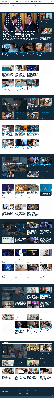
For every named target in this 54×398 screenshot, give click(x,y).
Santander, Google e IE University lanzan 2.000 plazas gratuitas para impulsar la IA (44, 331)
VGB (16, 277)
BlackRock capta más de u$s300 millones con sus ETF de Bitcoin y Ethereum (33, 377)
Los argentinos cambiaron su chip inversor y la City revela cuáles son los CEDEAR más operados (45, 232)
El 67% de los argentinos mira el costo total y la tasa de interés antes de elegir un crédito (21, 274)
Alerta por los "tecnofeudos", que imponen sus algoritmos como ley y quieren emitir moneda (20, 89)
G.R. (41, 262)
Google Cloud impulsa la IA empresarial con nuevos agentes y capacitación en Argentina (7, 75)
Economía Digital (22, 1)
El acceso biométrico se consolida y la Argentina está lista (46, 194)
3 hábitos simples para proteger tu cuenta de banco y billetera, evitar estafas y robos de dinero (20, 214)
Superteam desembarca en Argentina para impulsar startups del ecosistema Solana (20, 135)
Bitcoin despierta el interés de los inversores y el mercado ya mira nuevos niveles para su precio (32, 75)
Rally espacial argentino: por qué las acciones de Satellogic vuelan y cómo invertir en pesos (21, 240)
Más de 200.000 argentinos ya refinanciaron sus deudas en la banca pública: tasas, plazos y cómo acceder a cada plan (46, 317)
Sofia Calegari (5, 295)
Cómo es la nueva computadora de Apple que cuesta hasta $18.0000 (7, 377)
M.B (16, 319)
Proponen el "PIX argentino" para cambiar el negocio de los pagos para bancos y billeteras (43, 54)
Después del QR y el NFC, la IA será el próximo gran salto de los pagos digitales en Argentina (20, 115)
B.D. (28, 262)
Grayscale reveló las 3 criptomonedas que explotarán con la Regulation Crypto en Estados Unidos (33, 214)
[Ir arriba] (52, 395)
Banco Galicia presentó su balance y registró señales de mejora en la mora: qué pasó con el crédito (33, 149)
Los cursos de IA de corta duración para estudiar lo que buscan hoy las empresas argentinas (14, 350)
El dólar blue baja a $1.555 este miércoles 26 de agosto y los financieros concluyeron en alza (8, 149)
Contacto (27, 393)
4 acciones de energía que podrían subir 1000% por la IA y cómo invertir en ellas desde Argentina (46, 274)
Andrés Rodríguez (30, 170)
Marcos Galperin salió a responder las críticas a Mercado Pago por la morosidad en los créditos (45, 259)
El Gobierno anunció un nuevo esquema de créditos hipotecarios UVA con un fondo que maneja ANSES (20, 149)
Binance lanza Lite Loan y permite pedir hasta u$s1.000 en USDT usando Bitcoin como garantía (45, 378)
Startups (35, 1)
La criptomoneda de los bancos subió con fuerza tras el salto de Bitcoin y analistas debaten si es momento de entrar (14, 163)
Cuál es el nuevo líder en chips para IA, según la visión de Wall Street (33, 259)
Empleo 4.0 (31, 1)
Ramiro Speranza (17, 118)
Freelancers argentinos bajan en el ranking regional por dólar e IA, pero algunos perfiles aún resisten (21, 362)
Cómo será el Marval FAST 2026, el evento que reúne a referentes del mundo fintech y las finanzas (8, 259)
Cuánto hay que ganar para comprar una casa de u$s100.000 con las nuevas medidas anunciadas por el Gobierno (7, 89)
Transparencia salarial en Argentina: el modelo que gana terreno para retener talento (7, 214)
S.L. (28, 277)
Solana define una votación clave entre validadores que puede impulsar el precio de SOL (27, 54)
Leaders (20, 393)
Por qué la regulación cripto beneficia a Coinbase (32, 166)
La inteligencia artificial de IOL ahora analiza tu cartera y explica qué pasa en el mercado (33, 135)
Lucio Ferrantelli (5, 352)
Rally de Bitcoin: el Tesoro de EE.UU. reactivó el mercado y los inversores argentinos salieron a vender (33, 89)
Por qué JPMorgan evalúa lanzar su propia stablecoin (32, 193)
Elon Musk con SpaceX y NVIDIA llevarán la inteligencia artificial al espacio (19, 332)
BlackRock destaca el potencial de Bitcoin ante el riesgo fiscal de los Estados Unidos (7, 194)
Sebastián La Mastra (43, 177)
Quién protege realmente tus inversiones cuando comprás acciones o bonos (33, 274)
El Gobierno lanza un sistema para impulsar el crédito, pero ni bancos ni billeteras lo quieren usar (14, 104)
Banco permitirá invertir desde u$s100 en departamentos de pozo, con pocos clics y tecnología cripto (45, 22)
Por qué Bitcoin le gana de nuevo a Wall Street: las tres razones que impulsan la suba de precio (10, 54)
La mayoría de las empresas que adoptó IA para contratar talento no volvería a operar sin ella (46, 355)
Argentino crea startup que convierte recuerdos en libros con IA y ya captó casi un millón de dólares (20, 304)
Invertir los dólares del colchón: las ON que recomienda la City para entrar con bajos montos (20, 75)
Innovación (39, 1)
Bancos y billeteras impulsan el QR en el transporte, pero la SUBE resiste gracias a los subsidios (45, 115)
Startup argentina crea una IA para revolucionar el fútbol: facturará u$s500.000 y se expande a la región (32, 297)
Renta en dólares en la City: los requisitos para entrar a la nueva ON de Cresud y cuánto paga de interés (13, 227)
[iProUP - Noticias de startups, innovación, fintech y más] (4, 1)
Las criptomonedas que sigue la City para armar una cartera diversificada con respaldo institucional (45, 174)
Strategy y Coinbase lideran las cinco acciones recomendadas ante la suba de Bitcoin (45, 167)
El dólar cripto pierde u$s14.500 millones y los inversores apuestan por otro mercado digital (20, 174)
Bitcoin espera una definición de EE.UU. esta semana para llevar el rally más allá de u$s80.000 (19, 33)
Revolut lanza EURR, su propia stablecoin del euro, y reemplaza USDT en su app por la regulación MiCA (8, 274)
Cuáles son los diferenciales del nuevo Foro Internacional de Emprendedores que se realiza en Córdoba (21, 317)
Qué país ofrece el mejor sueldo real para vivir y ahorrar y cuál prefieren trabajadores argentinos (44, 362)
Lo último (17, 1)
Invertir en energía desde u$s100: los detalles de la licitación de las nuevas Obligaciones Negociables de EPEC (33, 232)
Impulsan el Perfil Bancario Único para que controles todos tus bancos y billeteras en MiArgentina (33, 108)
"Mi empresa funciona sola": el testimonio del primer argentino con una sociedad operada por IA (45, 297)
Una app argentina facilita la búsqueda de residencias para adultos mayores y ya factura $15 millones (14, 292)
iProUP (4, 197)
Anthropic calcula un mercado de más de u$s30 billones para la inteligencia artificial (20, 378)
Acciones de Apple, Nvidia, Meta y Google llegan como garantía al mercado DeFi (20, 259)
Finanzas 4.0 (27, 1)
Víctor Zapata (5, 165)
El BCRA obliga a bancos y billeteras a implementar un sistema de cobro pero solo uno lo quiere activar (45, 38)
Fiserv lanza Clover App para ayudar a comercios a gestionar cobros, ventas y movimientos (45, 108)
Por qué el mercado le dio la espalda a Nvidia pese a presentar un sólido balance (8, 134)
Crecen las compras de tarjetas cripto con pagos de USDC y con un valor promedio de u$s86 (20, 194)
